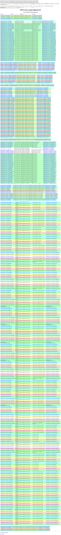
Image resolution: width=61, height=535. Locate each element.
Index (2, 1)
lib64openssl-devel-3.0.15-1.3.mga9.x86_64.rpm (49, 40)
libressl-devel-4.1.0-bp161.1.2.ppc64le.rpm (51, 194)
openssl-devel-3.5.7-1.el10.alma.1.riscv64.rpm (52, 283)
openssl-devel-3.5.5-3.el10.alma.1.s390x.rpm (52, 374)
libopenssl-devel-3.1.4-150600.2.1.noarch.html (7, 152)
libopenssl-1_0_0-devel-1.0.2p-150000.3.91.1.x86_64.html (8, 65)
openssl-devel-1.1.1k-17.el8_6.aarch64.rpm (52, 471)
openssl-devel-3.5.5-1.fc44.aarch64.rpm (51, 434)
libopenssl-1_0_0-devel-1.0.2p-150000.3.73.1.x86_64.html (8, 69)
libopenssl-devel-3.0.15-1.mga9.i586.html (6, 168)
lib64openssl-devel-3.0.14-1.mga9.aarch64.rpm (48, 47)
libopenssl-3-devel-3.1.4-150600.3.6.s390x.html (7, 131)
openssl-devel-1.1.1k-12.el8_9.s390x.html (6, 522)
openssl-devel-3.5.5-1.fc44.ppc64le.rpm (51, 437)
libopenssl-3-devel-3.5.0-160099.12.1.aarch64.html (7, 97)
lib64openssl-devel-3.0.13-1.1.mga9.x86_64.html (7, 50)
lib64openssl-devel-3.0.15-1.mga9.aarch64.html (7, 45)
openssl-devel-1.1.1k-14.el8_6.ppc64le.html (6, 511)
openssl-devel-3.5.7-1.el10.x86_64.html (6, 277)
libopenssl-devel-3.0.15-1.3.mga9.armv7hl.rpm (49, 161)
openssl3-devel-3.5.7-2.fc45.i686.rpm (43, 527)
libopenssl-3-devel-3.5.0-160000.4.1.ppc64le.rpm (44, 122)
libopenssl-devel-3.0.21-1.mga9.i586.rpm (49, 154)
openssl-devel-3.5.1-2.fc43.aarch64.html (6, 462)
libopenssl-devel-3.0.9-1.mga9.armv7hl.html (6, 181)
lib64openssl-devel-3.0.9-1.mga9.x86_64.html (6, 60)
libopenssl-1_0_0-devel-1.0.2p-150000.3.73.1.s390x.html (8, 68)
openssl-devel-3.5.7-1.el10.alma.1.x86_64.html (7, 286)
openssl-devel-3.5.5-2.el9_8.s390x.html (6, 430)
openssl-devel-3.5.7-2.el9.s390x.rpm (51, 268)
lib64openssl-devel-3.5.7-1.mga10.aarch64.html (7, 25)
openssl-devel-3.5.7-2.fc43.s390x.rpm (51, 241)
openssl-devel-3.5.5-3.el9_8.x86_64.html (6, 387)
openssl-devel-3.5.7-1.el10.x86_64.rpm (51, 277)
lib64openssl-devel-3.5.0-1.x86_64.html (6, 30)
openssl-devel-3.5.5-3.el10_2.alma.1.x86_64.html (7, 358)
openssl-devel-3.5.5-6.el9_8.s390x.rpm (51, 313)
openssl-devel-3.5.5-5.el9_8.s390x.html (6, 331)
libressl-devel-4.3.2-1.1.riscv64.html (5, 192)
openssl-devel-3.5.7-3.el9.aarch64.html (5, 218)
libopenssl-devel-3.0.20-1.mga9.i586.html (6, 156)
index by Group (5, 1)
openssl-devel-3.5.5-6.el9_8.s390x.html (6, 313)
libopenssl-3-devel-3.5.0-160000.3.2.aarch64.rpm (44, 125)
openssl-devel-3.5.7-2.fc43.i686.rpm (51, 238)
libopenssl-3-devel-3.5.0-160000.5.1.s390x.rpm (43, 119)
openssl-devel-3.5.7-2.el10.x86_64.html (6, 250)
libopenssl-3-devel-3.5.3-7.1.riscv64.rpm (42, 94)
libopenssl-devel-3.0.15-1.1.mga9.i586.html (6, 166)
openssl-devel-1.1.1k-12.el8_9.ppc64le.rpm (52, 520)
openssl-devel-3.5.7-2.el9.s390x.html (5, 268)
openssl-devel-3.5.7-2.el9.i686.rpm (51, 265)
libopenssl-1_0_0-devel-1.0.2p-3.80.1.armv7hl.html (7, 70)
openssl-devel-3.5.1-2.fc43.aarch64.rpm (51, 462)
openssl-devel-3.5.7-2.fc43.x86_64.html (6, 243)
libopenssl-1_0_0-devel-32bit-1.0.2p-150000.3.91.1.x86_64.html (9, 72)
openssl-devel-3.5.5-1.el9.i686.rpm (51, 455)
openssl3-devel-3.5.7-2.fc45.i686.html (5, 527)
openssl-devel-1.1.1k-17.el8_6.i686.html (6, 473)
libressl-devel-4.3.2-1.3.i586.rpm (50, 188)
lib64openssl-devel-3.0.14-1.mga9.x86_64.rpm (48, 48)
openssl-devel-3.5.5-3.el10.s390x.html (5, 365)
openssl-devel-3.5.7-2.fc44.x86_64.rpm (51, 234)
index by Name (30, 1)
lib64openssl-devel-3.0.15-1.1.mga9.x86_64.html (7, 44)
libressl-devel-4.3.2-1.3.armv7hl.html (5, 187)
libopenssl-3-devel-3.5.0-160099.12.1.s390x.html (7, 99)
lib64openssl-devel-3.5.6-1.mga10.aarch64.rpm (48, 27)
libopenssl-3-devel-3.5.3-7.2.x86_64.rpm (42, 92)
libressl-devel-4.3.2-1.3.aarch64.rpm (50, 185)
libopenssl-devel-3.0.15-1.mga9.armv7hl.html (6, 167)
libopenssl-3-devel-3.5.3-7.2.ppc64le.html (6, 90)
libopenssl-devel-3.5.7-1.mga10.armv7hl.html (6, 143)
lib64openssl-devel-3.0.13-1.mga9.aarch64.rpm (48, 51)
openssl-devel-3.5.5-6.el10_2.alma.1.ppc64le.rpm (53, 301)
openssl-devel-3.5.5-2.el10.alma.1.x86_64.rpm (52, 421)
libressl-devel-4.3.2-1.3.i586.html (5, 188)
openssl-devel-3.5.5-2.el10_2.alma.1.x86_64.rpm (53, 403)
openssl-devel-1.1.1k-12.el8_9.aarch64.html (6, 516)
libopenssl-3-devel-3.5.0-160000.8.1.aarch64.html (7, 105)
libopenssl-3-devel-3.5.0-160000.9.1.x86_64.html (7, 104)
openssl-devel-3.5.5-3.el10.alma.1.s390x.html (6, 374)
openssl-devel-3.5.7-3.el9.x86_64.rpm (51, 225)
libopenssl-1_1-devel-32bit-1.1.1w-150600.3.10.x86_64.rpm (45, 84)
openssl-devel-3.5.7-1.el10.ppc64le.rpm (51, 274)
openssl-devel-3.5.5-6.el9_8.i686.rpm (51, 310)
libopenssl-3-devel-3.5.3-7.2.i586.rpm (42, 89)
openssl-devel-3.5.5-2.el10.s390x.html (5, 410)
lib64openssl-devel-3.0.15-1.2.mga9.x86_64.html (7, 42)
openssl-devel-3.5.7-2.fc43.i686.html (5, 238)
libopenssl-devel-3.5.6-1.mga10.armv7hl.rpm (49, 145)
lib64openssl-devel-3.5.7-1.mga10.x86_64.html (7, 26)
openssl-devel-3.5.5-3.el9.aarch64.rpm (51, 389)
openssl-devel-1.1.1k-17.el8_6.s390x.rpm (52, 477)
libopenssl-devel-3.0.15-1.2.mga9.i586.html (6, 164)
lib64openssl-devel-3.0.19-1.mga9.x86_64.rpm (48, 36)
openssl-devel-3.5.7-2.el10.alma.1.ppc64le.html (7, 254)
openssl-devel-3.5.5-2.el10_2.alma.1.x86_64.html (7, 403)
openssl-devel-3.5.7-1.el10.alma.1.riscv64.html (7, 283)
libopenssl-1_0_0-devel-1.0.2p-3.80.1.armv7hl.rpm (45, 70)
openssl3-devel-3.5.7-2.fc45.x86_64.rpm (44, 530)
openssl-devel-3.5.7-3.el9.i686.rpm (51, 220)
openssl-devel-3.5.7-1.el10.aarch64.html (6, 272)
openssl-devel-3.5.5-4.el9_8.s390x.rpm (51, 349)
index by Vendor (17, 1)
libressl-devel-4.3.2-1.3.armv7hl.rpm (50, 187)
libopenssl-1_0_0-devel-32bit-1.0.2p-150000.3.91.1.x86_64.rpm (47, 72)
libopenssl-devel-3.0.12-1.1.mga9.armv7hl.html (7, 175)
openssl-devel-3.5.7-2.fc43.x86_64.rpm (51, 243)
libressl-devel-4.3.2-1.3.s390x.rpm (50, 190)
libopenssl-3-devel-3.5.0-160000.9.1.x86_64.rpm (44, 104)
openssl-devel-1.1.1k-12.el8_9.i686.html (6, 518)
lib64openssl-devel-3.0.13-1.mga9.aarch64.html (7, 51)
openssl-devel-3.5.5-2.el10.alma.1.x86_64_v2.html (7, 423)
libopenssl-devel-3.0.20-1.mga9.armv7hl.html (6, 155)
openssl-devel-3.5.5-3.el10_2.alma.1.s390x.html (7, 356)
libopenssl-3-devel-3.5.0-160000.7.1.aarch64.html (7, 109)
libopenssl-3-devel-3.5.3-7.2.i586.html (5, 89)
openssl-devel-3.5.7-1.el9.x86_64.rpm (51, 297)
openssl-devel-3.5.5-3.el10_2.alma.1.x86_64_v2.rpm (50, 360)
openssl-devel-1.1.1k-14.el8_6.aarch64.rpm (52, 507)
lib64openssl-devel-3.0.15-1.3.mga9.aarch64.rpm (49, 39)
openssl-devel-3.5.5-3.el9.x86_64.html (5, 396)
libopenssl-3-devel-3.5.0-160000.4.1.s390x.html (7, 123)
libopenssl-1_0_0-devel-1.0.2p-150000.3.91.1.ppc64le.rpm (46, 63)
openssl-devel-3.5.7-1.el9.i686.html (5, 292)
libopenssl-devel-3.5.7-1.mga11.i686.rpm (49, 142)
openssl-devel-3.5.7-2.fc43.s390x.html (5, 241)
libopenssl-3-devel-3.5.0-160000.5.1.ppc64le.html (7, 118)
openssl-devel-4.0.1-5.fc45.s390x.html (5, 207)
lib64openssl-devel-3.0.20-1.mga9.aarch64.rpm (48, 33)
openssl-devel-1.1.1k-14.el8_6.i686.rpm (51, 509)
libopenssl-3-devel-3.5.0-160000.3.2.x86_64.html (7, 128)
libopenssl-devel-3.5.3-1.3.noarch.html (5, 147)
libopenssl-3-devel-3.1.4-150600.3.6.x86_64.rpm (44, 132)
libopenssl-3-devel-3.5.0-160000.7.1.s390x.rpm (43, 111)
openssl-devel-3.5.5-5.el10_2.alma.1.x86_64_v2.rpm (50, 324)
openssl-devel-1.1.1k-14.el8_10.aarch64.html (6, 498)
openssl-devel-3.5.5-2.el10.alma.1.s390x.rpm (52, 419)
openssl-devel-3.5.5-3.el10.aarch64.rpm (51, 362)
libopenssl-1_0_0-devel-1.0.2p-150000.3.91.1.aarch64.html (8, 62)
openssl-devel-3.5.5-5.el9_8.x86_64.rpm (51, 333)
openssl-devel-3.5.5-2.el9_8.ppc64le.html (6, 428)
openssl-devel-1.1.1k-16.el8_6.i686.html (6, 482)
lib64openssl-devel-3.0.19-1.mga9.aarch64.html (7, 35)
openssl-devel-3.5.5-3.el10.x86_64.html (6, 367)
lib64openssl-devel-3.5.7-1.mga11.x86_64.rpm (48, 24)
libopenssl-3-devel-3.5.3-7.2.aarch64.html (6, 87)
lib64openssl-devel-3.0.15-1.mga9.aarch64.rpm (48, 45)
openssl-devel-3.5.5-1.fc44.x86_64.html (6, 441)
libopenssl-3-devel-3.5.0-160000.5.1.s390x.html (7, 119)
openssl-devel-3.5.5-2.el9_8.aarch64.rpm (51, 425)
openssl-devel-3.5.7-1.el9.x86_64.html (5, 297)
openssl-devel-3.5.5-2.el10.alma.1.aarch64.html (7, 414)
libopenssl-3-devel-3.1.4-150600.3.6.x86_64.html (7, 132)
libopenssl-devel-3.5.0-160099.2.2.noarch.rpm (49, 150)
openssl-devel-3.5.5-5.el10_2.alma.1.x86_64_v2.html (5, 324)
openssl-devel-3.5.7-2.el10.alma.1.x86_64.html (7, 259)
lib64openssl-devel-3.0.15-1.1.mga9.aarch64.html (7, 43)
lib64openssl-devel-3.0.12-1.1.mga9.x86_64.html (7, 54)
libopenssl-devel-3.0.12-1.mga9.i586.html (6, 178)
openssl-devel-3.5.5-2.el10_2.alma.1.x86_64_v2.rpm (50, 405)
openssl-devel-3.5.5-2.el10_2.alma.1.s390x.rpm (52, 401)
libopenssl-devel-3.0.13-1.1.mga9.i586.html (6, 172)
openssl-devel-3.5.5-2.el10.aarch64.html (6, 407)
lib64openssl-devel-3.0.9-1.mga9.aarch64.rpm (48, 59)
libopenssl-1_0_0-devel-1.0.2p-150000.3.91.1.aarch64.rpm (46, 62)
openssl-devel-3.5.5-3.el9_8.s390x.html (6, 385)
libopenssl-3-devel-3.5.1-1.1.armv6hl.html (6, 95)
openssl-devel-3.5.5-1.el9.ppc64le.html (5, 457)
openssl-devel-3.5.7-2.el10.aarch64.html (6, 245)
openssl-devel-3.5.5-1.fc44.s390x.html (5, 439)
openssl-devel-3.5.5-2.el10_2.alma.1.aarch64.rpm (53, 398)
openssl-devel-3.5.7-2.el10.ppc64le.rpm (51, 247)
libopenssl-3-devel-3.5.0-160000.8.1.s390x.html (7, 107)
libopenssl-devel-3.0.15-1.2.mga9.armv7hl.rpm (49, 163)
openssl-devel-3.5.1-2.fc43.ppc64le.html (6, 466)
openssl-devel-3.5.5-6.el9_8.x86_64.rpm (51, 315)
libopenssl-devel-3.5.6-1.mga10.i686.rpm (49, 146)
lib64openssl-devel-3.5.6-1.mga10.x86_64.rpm (48, 28)
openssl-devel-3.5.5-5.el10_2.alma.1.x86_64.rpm (53, 322)
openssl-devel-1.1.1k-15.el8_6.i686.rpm (51, 491)
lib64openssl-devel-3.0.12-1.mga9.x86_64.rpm (48, 56)
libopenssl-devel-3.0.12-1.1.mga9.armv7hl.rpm (49, 175)
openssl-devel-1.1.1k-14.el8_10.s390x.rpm (52, 504)
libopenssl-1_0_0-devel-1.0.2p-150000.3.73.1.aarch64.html (8, 66)
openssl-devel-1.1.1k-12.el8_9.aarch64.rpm (52, 516)
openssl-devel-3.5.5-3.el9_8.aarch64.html (6, 380)
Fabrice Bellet (2, 533)
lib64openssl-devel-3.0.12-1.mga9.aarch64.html (7, 55)
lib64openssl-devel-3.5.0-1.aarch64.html (6, 29)
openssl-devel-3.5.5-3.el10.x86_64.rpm (51, 367)
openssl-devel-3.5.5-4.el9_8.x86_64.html (6, 351)
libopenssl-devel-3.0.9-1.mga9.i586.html (6, 182)
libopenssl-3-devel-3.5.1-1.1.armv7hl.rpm (42, 96)
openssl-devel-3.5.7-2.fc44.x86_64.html (6, 234)
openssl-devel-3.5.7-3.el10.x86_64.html (6, 216)
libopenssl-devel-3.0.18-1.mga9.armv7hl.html (6, 159)
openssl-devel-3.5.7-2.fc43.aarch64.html (6, 236)
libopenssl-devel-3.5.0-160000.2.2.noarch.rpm (49, 151)
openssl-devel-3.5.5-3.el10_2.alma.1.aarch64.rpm (53, 353)
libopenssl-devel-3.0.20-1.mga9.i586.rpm (49, 156)
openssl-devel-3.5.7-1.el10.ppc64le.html (6, 274)
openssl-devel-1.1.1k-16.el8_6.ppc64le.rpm (52, 484)
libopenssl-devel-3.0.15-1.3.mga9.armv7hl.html (7, 161)
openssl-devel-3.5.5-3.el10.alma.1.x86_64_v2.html (7, 378)
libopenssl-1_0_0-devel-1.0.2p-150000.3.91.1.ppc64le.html (8, 63)
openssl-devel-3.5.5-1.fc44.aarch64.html (6, 434)
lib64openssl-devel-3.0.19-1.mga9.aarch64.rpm (48, 35)
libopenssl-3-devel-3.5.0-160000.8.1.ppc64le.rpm (44, 106)
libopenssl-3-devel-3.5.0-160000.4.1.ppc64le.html (7, 122)
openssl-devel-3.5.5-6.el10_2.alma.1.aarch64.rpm (53, 299)
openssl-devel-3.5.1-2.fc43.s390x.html (5, 468)
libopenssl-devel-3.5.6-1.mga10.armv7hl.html (6, 145)
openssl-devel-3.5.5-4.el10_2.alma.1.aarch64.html (7, 335)
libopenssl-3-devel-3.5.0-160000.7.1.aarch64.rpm (44, 109)
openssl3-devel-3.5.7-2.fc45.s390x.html (6, 529)
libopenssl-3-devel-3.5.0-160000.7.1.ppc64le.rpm (44, 110)
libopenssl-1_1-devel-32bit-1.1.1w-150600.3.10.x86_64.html (9, 84)
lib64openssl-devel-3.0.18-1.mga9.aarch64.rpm (48, 37)
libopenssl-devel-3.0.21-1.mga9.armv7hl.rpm (49, 153)
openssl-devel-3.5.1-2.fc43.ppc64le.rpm (51, 466)
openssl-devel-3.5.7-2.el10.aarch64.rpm (51, 245)
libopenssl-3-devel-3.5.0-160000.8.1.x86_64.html (7, 108)
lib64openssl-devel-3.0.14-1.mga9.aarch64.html (7, 47)
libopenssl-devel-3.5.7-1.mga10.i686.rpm (49, 144)
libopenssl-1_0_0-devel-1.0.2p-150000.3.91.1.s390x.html (8, 64)
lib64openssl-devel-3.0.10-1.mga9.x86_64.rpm (48, 58)
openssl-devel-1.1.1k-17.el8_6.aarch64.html (6, 471)
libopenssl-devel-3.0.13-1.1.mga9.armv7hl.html (7, 171)
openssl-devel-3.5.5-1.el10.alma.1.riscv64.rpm (52, 446)
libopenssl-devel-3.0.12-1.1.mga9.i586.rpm (49, 176)
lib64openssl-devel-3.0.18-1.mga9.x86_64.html (7, 38)
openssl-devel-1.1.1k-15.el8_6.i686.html (6, 491)
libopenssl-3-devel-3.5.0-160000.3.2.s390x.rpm (43, 127)
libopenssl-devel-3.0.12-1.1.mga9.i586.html (6, 176)
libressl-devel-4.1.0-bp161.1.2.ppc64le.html (6, 194)
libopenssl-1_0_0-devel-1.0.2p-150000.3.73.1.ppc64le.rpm (46, 67)
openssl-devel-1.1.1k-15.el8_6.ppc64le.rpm (52, 493)
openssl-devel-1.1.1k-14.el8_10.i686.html (6, 500)
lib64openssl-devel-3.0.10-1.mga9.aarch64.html (7, 57)
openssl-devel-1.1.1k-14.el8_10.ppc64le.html (6, 502)
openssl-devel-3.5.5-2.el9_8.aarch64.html (6, 425)
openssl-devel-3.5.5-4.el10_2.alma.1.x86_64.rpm (53, 340)
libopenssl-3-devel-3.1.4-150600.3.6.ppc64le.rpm (44, 130)
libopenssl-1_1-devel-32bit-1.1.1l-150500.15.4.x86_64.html (8, 85)
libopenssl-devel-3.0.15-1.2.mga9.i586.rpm (49, 164)
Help (36, 1)
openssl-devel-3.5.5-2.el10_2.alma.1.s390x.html (7, 401)
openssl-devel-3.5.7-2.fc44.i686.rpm (51, 229)
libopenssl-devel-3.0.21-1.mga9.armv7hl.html (6, 153)
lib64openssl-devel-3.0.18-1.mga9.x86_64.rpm (48, 38)
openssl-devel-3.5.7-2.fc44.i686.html (5, 229)
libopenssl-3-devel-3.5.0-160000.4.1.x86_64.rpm (44, 124)
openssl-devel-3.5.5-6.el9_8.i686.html (5, 310)
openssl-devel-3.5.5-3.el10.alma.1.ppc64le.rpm (52, 371)
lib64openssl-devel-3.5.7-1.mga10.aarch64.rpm (48, 25)
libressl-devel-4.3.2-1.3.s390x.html (5, 190)
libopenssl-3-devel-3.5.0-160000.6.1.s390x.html (7, 115)
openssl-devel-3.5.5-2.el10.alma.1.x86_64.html (7, 421)
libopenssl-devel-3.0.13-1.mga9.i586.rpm (49, 174)
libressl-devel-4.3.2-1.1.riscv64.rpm (50, 192)
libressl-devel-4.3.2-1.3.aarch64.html (5, 185)
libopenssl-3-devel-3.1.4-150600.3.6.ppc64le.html (7, 130)
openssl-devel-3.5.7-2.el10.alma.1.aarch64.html (7, 252)
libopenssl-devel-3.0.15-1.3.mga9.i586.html (6, 162)
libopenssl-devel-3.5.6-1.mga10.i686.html (6, 146)
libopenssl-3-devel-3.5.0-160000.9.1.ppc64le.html (7, 102)
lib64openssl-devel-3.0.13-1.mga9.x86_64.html (7, 52)
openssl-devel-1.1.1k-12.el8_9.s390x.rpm (52, 522)
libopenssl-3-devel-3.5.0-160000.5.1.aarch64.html (7, 117)
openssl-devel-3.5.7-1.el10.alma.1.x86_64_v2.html (7, 288)
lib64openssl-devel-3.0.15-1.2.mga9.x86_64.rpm (49, 42)
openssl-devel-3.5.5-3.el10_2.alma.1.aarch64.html (7, 353)
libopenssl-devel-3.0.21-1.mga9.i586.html (6, 154)
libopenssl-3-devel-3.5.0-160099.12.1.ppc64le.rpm (44, 98)
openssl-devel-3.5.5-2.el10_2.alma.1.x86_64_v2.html (5, 405)
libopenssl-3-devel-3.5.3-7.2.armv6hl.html (6, 88)
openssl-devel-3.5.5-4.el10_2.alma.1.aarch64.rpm (53, 335)
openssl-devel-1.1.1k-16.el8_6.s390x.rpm (52, 486)
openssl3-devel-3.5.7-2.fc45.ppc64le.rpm (44, 528)
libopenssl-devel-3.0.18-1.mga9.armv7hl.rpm (49, 159)
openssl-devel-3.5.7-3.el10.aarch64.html (6, 211)
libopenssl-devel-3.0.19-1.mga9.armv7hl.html (6, 157)
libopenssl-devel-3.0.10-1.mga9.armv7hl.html (6, 179)
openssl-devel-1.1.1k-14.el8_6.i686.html (6, 509)
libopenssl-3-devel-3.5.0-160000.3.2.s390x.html (7, 127)
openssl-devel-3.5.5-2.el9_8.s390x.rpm (51, 430)
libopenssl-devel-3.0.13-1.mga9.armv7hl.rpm (49, 173)
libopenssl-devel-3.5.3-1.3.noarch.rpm (48, 147)
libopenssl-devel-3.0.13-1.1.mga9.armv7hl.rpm (49, 171)
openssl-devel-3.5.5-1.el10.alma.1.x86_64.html (7, 450)
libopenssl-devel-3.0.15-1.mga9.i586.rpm (49, 168)
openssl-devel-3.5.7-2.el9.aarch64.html (5, 263)
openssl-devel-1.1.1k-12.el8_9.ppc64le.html (6, 520)
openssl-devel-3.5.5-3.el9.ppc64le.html (5, 392)
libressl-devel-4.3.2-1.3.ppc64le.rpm (50, 189)
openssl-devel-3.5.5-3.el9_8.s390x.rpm (51, 385)
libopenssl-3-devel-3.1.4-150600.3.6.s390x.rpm (43, 131)
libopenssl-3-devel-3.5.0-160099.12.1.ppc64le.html (7, 98)
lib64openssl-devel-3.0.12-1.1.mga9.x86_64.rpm (49, 54)
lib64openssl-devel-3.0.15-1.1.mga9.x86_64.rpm (49, 44)
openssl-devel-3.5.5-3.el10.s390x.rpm (51, 365)
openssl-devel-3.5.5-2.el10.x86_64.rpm (51, 412)
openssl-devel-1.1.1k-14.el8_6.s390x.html (6, 513)
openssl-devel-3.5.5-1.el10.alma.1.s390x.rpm (52, 448)
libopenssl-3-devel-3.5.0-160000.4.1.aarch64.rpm (44, 121)
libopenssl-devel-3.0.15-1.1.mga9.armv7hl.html (7, 165)
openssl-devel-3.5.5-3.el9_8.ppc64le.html (6, 383)
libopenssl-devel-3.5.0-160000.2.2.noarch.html (7, 151)
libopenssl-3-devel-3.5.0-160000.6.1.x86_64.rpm (44, 116)
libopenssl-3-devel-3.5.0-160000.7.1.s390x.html (7, 111)
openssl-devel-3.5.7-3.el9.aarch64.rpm (51, 218)
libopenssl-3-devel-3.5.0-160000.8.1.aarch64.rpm (44, 105)
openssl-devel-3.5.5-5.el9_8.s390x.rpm (51, 331)
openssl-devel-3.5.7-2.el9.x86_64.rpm (51, 270)
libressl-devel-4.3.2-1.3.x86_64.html (5, 191)
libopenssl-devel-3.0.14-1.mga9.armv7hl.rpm (49, 169)
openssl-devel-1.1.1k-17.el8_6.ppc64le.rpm (52, 475)
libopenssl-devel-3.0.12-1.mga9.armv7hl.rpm (49, 177)
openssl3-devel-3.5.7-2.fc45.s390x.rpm (44, 529)
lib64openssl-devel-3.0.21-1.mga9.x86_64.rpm (48, 32)
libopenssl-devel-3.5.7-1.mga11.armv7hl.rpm (49, 141)
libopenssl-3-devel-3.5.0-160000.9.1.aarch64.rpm (44, 101)
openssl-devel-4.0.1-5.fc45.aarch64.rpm (51, 202)
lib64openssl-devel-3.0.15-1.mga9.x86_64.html (7, 46)
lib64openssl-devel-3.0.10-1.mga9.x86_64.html (7, 58)
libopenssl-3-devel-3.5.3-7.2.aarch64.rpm (42, 87)
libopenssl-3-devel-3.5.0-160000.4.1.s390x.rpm (43, 123)
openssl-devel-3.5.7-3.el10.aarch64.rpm (51, 211)
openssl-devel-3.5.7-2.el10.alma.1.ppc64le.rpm (52, 254)
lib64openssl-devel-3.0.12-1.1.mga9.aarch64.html (7, 53)
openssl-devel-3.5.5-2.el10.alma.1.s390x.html (6, 419)
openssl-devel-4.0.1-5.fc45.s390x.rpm (51, 207)
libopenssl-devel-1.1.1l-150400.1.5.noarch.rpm (49, 183)
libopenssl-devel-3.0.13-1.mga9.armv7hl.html (6, 173)
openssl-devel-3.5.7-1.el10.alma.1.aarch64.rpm (52, 279)
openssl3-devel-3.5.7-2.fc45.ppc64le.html (6, 528)
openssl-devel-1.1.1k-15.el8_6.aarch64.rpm (52, 489)
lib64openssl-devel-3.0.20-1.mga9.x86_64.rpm (48, 34)
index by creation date (24, 1)
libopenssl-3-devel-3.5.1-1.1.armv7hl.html (6, 96)
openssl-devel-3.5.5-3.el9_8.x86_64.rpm (51, 387)
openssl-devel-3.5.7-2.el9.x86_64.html (5, 270)
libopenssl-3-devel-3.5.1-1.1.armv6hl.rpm (42, 95)
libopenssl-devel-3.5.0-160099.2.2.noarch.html (7, 150)
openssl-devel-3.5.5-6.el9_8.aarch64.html (6, 308)
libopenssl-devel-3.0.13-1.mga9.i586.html (6, 174)
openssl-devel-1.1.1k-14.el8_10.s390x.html (6, 504)
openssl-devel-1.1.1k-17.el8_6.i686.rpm (51, 473)
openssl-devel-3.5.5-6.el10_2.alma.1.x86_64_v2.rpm (50, 306)
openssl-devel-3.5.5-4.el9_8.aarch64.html (6, 344)
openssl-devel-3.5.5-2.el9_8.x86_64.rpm (51, 432)
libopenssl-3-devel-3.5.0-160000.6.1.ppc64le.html (7, 114)
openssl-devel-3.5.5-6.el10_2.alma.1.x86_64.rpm (53, 304)
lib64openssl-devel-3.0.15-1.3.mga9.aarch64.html (7, 39)
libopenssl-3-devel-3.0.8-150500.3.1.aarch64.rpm (44, 133)
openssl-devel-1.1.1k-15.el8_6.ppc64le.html (6, 493)
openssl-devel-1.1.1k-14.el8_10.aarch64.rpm (52, 498)
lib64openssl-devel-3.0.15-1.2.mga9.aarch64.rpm (49, 41)
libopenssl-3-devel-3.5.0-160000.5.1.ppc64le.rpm (44, 118)
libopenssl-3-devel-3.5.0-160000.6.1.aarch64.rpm (44, 113)
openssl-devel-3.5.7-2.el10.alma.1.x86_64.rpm (52, 259)
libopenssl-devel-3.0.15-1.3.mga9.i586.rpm (49, 162)
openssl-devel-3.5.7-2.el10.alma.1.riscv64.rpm (52, 256)
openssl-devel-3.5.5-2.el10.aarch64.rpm (51, 407)
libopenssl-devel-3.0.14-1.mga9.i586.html (6, 170)
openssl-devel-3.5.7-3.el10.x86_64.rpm (51, 216)
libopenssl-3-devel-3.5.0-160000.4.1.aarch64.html (7, 121)
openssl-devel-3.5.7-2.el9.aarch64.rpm (51, 263)
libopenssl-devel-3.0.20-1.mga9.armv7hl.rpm (49, 155)
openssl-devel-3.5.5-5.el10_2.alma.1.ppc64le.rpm (53, 319)
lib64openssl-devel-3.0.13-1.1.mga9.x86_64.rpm (49, 50)
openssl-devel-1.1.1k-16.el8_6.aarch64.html (6, 480)
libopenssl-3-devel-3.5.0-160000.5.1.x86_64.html (7, 120)
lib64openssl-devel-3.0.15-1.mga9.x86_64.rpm (48, 46)
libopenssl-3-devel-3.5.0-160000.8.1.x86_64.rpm (44, 108)
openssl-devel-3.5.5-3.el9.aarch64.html (5, 389)
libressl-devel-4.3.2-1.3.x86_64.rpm (50, 191)
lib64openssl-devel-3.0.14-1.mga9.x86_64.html (7, 48)
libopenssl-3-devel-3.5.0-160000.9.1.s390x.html (7, 103)
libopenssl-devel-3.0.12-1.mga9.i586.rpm (49, 178)
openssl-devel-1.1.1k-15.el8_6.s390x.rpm (52, 495)
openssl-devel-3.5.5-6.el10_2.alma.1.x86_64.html (7, 304)
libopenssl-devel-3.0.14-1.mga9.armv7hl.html (6, 169)
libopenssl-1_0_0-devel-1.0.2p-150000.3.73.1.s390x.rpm (46, 68)
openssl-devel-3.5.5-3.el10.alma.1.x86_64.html (7, 376)
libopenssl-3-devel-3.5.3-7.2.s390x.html (6, 91)
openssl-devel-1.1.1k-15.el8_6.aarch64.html (6, 489)
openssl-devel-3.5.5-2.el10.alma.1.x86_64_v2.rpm (53, 423)
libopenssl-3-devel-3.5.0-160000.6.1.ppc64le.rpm (44, 114)
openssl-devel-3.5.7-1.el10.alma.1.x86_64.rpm (52, 286)
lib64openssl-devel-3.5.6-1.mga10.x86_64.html (7, 28)
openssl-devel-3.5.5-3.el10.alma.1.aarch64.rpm (52, 369)
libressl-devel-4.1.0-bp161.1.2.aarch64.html (6, 193)
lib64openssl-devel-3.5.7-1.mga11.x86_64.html (7, 24)
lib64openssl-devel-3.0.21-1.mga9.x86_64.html (7, 32)
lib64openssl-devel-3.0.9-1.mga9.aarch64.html (7, 59)
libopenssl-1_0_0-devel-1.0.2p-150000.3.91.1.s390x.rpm (46, 64)
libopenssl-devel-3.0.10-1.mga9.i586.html (6, 180)
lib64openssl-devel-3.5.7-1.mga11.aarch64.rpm (48, 23)
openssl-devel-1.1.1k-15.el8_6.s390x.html (6, 495)
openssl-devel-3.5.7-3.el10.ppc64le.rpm (51, 213)
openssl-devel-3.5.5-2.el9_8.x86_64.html (6, 432)
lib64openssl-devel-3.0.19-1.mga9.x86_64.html (7, 36)
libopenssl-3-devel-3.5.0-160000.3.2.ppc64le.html (7, 126)
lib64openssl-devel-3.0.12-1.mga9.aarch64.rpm (48, 55)
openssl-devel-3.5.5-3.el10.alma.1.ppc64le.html (7, 371)
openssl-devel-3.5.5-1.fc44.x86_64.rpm (51, 441)
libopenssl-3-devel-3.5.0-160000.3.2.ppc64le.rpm (44, 126)
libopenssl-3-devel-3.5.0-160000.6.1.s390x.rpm (43, 115)
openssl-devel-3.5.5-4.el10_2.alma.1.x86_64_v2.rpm (50, 342)
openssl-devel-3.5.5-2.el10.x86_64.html (6, 412)
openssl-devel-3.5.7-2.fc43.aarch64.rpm (51, 236)
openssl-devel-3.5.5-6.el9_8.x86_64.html (6, 315)
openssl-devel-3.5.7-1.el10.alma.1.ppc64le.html (7, 281)
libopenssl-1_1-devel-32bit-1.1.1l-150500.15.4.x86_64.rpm (45, 85)
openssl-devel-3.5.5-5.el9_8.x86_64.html (6, 333)
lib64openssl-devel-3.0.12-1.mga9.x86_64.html (7, 56)
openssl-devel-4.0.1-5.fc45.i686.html (5, 204)
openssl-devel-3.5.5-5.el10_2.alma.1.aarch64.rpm (53, 317)
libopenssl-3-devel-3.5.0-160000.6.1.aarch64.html (7, 113)
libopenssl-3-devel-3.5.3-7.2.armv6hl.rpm (42, 88)
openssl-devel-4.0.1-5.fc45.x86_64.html (6, 209)
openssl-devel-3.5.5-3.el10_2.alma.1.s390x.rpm (52, 356)
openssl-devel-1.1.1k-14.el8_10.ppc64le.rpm (52, 502)
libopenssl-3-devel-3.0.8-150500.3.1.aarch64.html (7, 133)
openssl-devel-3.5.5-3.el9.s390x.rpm (51, 394)
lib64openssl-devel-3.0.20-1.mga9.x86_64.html (7, 34)
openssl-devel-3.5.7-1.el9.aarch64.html (5, 290)
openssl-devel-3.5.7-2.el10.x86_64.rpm (51, 250)
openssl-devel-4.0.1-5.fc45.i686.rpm (51, 204)
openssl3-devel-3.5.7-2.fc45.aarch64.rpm (44, 526)
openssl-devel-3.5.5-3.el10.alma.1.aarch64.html (7, 369)
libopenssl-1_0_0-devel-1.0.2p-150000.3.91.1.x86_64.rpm (46, 65)
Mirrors (34, 1)
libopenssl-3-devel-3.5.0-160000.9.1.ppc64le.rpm (44, 102)
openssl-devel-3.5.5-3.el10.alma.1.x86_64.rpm (52, 376)
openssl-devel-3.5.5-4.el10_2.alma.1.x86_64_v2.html (5, 342)
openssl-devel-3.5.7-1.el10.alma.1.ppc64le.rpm (52, 281)
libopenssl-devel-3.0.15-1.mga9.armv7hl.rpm (49, 167)
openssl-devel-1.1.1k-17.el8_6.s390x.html (6, 477)
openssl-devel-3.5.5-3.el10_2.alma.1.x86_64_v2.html (5, 360)
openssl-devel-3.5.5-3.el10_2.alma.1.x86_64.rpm (53, 358)
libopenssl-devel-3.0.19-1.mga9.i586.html (6, 158)
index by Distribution (12, 1)
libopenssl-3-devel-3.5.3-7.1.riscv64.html (6, 94)
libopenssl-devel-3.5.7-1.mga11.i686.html (6, 142)
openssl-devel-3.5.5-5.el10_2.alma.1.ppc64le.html (7, 319)
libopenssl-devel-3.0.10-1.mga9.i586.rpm (49, 180)
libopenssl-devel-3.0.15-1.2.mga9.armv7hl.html (7, 163)
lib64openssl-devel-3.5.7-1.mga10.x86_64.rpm (48, 26)
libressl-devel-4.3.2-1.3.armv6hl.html (5, 186)
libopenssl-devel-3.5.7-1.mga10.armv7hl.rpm (49, 143)
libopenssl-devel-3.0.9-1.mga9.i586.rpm (48, 182)
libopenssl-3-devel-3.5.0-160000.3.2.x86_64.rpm (44, 128)
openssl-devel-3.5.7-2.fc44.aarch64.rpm (51, 227)
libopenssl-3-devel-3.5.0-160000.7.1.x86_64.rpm (44, 112)
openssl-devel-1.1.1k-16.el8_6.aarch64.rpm (52, 480)
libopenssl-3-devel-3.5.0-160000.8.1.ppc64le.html (7, 106)
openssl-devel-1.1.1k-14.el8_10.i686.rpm (52, 500)
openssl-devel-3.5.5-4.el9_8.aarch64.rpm (51, 344)
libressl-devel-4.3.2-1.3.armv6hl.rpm (50, 186)
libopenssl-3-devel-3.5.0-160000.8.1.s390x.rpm (43, 107)
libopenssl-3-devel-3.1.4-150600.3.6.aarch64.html (7, 129)
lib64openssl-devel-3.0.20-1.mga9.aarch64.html (7, 33)
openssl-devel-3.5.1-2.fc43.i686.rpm (51, 464)
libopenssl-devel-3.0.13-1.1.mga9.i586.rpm (49, 172)
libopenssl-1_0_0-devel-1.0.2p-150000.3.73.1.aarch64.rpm (46, 66)
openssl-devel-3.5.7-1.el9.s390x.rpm (51, 295)
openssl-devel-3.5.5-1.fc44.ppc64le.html (6, 437)
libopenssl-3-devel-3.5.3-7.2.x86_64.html (6, 92)
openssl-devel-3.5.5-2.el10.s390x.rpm (51, 410)
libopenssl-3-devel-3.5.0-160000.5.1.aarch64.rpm (44, 117)
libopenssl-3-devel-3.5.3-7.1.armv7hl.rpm (42, 93)
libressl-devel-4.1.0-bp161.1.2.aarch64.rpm (51, 193)
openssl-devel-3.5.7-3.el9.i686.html (5, 220)
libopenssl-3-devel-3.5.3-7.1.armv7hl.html (6, 93)
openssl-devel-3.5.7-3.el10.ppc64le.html (6, 213)
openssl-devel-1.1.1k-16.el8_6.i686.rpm (51, 482)
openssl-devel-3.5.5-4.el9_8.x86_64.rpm (51, 351)
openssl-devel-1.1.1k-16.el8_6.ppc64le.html (6, 484)
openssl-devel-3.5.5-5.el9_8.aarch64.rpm (51, 326)
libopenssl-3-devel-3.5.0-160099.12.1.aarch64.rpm (44, 97)
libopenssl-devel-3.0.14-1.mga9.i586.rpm (49, 170)
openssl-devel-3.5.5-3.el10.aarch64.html (6, 362)
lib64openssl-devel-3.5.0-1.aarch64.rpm (47, 29)
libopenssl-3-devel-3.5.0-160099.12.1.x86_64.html (7, 100)
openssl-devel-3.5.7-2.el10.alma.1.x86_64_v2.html (7, 261)
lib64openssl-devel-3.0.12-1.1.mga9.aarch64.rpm (49, 53)
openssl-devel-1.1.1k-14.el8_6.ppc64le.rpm (52, 511)
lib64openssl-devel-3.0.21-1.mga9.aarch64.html (7, 31)
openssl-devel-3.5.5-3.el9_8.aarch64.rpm (51, 380)
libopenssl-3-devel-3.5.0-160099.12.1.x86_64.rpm (44, 100)
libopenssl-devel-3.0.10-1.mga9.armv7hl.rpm (49, 179)
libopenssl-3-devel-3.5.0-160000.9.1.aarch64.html (7, 101)
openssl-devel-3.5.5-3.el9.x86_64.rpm (51, 396)
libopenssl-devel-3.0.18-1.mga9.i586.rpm (49, 160)
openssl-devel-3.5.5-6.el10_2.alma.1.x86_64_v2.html (5, 306)
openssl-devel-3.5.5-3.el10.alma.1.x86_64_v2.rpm (53, 378)
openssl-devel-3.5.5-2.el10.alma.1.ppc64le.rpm (52, 416)
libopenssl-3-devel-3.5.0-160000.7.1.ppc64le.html (7, 110)
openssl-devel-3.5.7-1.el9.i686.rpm (51, 292)
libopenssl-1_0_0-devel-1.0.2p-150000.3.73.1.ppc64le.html (8, 67)
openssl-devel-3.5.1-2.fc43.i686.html (5, 464)
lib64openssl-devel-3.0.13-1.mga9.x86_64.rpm (48, 52)
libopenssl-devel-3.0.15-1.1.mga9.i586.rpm (49, 166)
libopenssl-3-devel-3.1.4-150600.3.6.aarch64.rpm (44, 129)
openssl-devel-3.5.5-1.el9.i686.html (5, 455)
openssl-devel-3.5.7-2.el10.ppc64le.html (6, 247)
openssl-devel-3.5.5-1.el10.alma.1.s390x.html (6, 448)
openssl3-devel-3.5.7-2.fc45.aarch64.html (6, 526)
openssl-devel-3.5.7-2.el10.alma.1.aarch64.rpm (52, 252)
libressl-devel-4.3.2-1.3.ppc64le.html (5, 189)
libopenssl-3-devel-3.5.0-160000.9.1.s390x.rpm (43, 103)
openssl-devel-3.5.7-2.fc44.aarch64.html (6, 227)
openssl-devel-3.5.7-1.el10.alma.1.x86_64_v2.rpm (53, 288)
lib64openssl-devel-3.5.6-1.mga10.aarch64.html (7, 27)
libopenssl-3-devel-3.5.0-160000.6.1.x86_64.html (7, 116)
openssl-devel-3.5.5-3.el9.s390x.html (5, 394)
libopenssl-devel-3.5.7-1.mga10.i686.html (6, 144)
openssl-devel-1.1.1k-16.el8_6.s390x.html (6, 486)
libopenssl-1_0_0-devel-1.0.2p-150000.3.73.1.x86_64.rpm (46, 69)
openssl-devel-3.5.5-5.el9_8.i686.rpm (51, 328)
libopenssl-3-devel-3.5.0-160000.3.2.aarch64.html (7, 125)
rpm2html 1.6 (6, 532)
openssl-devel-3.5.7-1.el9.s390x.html (5, 295)
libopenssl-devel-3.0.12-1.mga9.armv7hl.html (6, 177)
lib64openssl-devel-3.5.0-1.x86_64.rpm (47, 30)
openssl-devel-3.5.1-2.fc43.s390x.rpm (51, 468)
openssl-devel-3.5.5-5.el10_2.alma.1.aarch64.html (7, 317)
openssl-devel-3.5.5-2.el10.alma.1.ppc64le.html (7, 416)
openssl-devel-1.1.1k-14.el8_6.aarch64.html (6, 507)
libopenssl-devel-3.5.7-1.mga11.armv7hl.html (6, 141)
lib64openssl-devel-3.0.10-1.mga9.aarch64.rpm (48, 57)
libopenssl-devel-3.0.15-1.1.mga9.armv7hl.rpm (49, 165)
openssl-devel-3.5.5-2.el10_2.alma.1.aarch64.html (7, 398)
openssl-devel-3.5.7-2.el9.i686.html (5, 265)
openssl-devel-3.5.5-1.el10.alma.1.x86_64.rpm (52, 450)
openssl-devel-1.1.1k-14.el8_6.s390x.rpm (52, 513)
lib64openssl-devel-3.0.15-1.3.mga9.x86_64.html (7, 40)
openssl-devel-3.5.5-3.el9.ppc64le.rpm (51, 392)
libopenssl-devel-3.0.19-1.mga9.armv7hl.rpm (49, 157)
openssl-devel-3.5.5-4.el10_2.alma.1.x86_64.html (7, 340)
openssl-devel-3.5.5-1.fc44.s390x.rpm (51, 439)
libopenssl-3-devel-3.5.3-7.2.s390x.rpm (42, 91)
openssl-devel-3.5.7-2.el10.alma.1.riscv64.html (7, 256)
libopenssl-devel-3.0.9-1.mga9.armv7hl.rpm (49, 181)
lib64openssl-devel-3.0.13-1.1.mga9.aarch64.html (7, 49)
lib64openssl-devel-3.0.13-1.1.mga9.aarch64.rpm (49, 49)
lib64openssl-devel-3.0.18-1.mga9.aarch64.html (7, 37)
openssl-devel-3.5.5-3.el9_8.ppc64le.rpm (51, 383)
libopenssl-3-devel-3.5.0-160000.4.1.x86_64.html (7, 124)
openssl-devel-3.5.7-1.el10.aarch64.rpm (51, 272)
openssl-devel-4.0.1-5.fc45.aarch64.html (6, 202)
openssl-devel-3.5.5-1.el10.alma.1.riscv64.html (7, 446)
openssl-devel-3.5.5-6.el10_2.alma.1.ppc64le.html (7, 301)
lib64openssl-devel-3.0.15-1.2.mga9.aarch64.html (7, 41)
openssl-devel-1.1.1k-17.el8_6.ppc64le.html (6, 475)
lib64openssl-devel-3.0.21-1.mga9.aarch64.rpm (48, 31)
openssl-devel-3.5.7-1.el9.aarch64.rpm (51, 290)
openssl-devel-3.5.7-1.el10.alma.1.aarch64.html (7, 279)
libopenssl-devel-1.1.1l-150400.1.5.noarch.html (7, 183)
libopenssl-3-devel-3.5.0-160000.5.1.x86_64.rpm (44, 120)
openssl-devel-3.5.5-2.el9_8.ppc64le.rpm (51, 428)
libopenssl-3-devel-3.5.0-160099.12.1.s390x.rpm (43, 99)
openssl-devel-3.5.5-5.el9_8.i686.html (5, 328)
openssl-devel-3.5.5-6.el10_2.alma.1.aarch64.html (7, 299)
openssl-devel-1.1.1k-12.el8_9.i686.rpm (51, 518)
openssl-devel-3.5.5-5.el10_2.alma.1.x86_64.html (7, 322)
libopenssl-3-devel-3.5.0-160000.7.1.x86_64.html (7, 112)
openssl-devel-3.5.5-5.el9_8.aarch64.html (6, 326)
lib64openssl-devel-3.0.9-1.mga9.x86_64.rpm (48, 60)
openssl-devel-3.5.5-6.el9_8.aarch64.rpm (51, 308)
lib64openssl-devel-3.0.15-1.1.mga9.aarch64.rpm (49, 43)
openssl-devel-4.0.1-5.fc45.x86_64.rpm (51, 209)
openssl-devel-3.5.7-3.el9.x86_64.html (5, 225)
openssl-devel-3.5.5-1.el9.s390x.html (5, 459)
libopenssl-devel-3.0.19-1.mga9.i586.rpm (49, 158)
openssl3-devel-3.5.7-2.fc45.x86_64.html (6, 530)
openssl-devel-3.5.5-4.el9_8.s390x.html (6, 349)
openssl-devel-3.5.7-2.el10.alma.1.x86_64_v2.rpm (53, 261)
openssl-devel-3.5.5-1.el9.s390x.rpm (51, 459)
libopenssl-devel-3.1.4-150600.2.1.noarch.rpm (49, 152)
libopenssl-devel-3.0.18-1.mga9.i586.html (6, 160)
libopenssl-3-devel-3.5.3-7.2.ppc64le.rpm (42, 90)
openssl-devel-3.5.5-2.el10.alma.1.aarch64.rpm (52, 414)
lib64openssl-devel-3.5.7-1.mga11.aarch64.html (7, 23)
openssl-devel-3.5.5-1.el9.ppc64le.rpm (51, 457)
